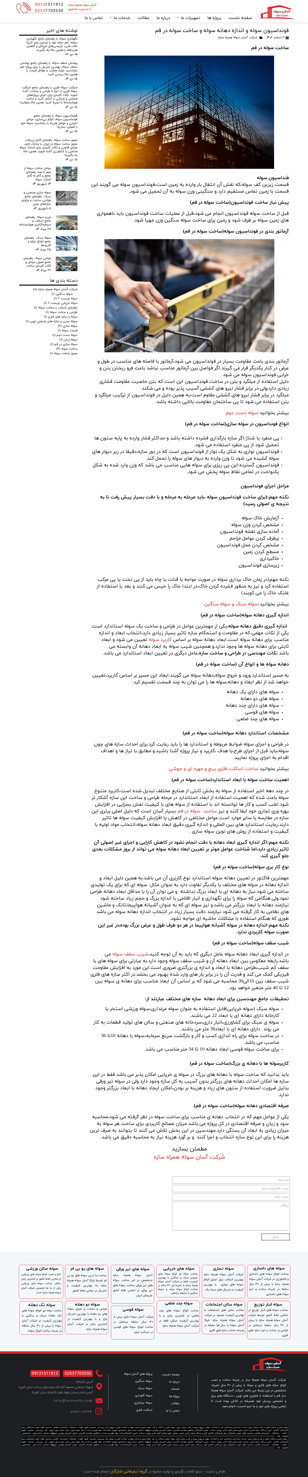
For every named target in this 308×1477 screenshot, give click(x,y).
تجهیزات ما (190, 17)
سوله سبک (144, 1388)
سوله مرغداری (143, 1403)
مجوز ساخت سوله (63, 353)
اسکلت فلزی (144, 1410)
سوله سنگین (62, 294)
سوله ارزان (68, 340)
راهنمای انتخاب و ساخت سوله (55, 308)
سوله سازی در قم (63, 344)
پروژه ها (214, 17)
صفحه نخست (240, 17)
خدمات (175, 1389)
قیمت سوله (67, 330)
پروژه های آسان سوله (138, 1374)
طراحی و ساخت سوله (61, 312)
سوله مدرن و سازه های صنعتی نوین (51, 321)
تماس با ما (93, 17)
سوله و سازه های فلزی (60, 317)
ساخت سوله (66, 349)
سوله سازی (67, 326)
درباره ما (163, 17)
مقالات (143, 17)
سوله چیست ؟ (65, 298)
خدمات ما (122, 17)
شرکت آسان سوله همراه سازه (237, 37)
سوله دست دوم (64, 335)
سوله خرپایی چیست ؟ (60, 303)
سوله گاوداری (143, 1395)
